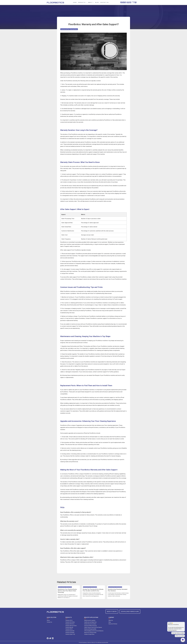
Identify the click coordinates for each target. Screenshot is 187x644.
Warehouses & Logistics (89, 620)
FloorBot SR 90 (69, 629)
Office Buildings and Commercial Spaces (93, 630)
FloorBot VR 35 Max (70, 622)
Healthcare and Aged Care (90, 622)
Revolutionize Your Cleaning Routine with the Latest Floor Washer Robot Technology (67, 591)
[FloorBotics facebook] (48, 638)
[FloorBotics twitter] (50, 638)
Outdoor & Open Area (89, 634)
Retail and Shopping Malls (90, 629)
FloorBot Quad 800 (70, 632)
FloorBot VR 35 (69, 620)
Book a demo (112, 611)
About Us (111, 620)
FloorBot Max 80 (69, 627)
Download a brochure (130, 611)
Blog (97, 2)
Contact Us (104, 2)
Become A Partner (113, 623)
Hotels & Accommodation (90, 623)
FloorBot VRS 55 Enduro (71, 625)
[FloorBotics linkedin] (52, 638)
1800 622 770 (128, 2)
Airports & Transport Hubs (90, 632)
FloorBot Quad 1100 (70, 634)
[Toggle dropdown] (93, 2)
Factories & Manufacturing (90, 625)
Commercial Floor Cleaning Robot (69, 29)
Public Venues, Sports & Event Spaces (93, 627)
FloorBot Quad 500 (70, 630)
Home (75, 2)
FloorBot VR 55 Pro (70, 623)
